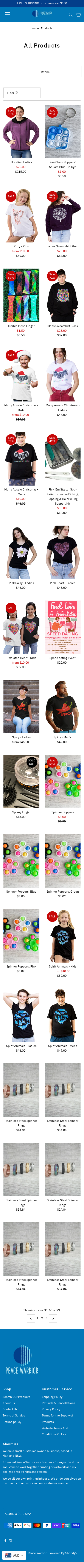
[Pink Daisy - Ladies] (21, 552)
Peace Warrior (37, 1553)
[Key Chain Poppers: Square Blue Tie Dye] (63, 131)
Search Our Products (16, 1397)
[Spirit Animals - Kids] (63, 936)
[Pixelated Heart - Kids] (21, 627)
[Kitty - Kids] (21, 215)
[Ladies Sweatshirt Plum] (63, 215)
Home (35, 28)
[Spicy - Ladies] (21, 706)
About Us (9, 1403)
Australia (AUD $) (16, 1514)
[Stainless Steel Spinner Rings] (21, 1090)
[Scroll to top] (75, 1553)
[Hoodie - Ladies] (21, 131)
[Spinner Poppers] (63, 781)
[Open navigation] (11, 14)
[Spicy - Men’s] (63, 706)
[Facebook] (5, 1541)
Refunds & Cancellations (58, 1403)
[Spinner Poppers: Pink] (21, 936)
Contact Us (10, 1409)
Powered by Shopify (62, 1553)
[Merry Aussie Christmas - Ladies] (63, 374)
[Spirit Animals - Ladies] (21, 1015)
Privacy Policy (51, 1409)
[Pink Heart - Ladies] (63, 552)
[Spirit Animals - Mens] (63, 1015)
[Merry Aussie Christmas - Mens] (21, 459)
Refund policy (12, 1422)
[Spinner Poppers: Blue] (21, 861)
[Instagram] (10, 1541)
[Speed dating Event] (63, 627)
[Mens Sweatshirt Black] (63, 295)
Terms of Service (14, 1415)
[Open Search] (71, 14)
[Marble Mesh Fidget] (21, 295)
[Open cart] (78, 14)
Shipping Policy (52, 1397)
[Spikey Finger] (21, 781)
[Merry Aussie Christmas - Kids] (21, 374)
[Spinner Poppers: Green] (63, 861)
